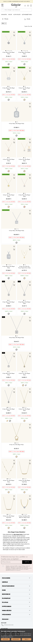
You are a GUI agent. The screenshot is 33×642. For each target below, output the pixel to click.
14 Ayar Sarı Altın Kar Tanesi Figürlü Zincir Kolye (24, 267)
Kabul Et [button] (26, 639)
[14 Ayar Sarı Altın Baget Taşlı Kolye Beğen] (30, 460)
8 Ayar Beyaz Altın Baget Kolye (9, 53)
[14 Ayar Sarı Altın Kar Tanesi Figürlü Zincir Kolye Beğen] (30, 246)
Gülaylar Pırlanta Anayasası (8, 586)
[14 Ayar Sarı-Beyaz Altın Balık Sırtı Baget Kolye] (24, 504)
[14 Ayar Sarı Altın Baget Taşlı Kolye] (24, 469)
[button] (5, 50)
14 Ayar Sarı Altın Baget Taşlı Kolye (24, 481)
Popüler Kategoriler (6, 614)
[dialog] (16, 635)
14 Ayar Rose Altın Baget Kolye (8, 160)
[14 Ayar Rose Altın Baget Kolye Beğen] (14, 139)
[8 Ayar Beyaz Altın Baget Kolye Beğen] (14, 32)
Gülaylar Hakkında (6, 578)
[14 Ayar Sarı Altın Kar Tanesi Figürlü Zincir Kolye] (24, 255)
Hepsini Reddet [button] (16, 639)
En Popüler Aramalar (6, 606)
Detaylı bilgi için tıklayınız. (7, 637)
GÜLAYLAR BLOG (5, 619)
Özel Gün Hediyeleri (6, 598)
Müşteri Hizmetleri (6, 594)
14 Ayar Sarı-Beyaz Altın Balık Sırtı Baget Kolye (24, 517)
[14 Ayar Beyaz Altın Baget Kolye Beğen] (14, 68)
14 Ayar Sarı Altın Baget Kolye (24, 89)
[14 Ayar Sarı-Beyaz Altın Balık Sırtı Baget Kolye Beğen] (30, 496)
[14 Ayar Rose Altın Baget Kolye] (8, 147)
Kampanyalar (5, 582)
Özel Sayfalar (5, 602)
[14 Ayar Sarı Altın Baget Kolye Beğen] (30, 68)
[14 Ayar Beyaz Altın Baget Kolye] (8, 76)
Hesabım (4, 590)
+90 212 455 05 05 (8, 625)
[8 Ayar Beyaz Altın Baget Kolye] (8, 40)
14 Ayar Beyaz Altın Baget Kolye (8, 89)
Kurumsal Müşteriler (6, 610)
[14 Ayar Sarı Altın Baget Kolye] (24, 76)
